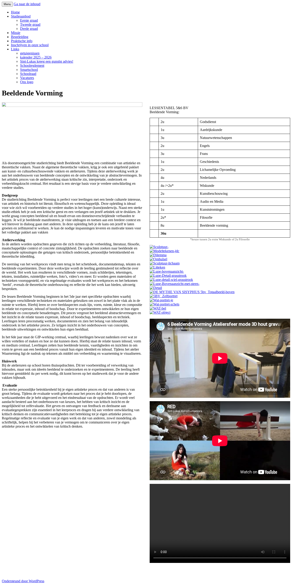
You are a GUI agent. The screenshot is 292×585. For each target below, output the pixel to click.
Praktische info (21, 41)
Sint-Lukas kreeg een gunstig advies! (46, 61)
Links (15, 49)
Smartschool (29, 70)
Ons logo (26, 82)
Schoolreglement (32, 65)
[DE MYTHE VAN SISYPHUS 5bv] (220, 271)
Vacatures (27, 78)
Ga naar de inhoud (27, 4)
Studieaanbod (21, 16)
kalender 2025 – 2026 (36, 57)
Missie (15, 33)
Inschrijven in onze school (30, 45)
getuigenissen (29, 53)
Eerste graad (29, 20)
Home (15, 12)
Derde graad (29, 29)
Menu (7, 4)
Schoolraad (28, 74)
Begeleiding (19, 37)
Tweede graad (30, 24)
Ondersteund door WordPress (23, 581)
